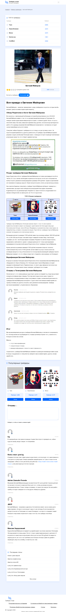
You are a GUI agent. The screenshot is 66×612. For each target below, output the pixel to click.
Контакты (53, 607)
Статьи (43, 607)
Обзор (15, 399)
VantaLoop (12, 37)
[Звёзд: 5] (15, 90)
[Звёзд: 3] (11, 90)
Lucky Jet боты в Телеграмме (16, 572)
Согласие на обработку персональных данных (44, 603)
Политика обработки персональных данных (22, 607)
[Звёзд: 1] (7, 90)
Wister (11, 33)
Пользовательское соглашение (18, 603)
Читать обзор (15, 218)
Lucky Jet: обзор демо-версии (16, 575)
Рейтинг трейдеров (16, 9)
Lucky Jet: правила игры (14, 565)
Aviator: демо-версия (14, 555)
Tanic (10, 25)
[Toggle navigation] (58, 2)
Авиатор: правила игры (14, 559)
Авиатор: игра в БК (13, 562)
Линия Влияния (13, 29)
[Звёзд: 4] (13, 90)
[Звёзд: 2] (9, 90)
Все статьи (33, 579)
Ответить (10, 444)
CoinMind (12, 41)
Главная (7, 9)
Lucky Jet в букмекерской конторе (18, 569)
